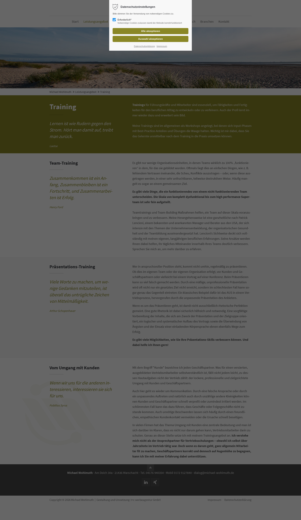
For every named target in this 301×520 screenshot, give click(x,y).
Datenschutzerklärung (144, 46)
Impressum (162, 46)
